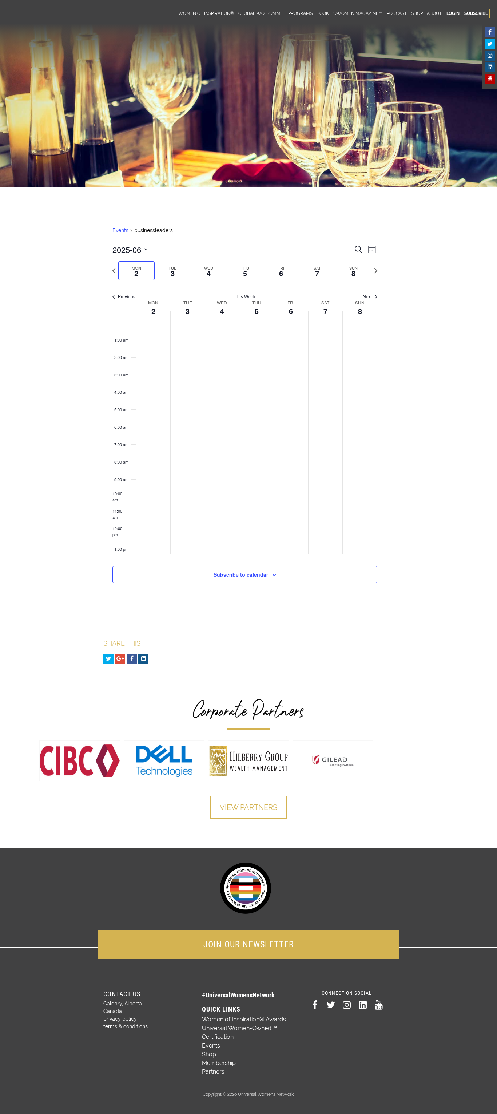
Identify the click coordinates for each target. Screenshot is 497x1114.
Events (120, 230)
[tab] (136, 270)
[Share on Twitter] (108, 659)
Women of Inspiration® (206, 13)
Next (367, 296)
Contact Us (121, 994)
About (434, 13)
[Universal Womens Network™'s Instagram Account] (490, 56)
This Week (245, 296)
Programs (300, 13)
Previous (126, 296)
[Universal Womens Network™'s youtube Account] (490, 79)
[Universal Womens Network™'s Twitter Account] (490, 44)
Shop (417, 13)
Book (323, 13)
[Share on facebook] (132, 659)
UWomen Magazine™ (358, 13)
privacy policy (120, 1019)
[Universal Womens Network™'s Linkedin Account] (490, 67)
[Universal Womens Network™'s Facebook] (490, 32)
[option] (79, 760)
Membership (219, 1062)
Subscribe (476, 13)
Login (453, 13)
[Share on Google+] (120, 659)
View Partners (248, 807)
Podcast (397, 13)
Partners (213, 1071)
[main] (245, 413)
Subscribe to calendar (241, 574)
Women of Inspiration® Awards (244, 1019)
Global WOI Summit (261, 13)
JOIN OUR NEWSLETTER (248, 944)
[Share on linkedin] (143, 659)
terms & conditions (125, 1026)
